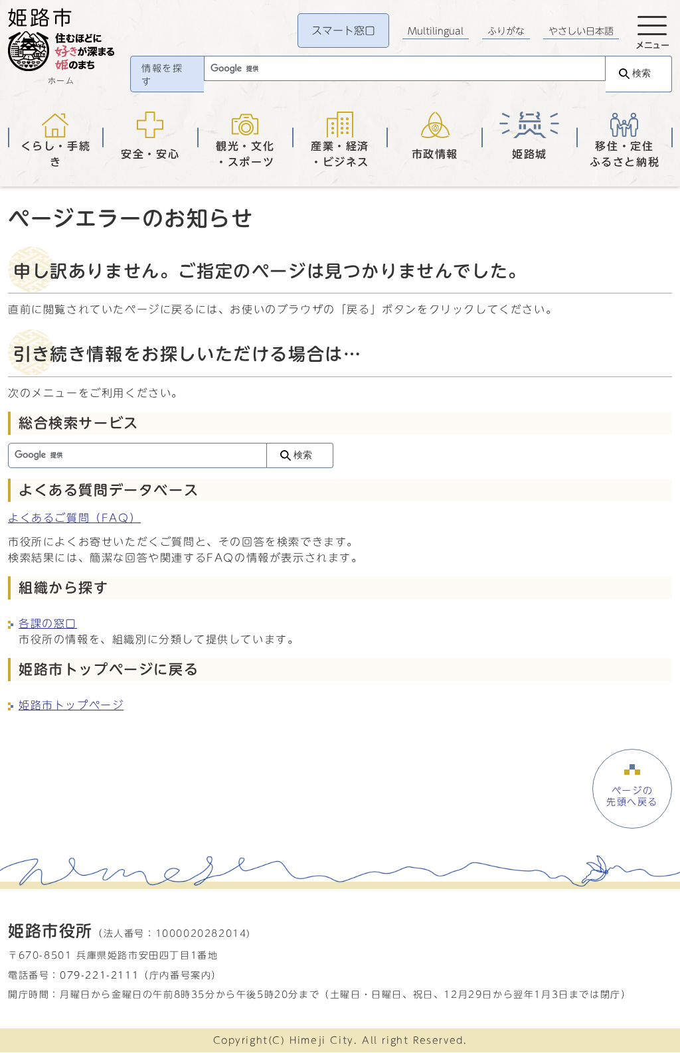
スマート (343, 30)
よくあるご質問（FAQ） (74, 518)
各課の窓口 (48, 623)
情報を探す (162, 75)
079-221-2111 (99, 975)
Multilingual (436, 31)
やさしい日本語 (581, 31)
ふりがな (506, 31)
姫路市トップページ (71, 705)
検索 (641, 73)
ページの (632, 796)
